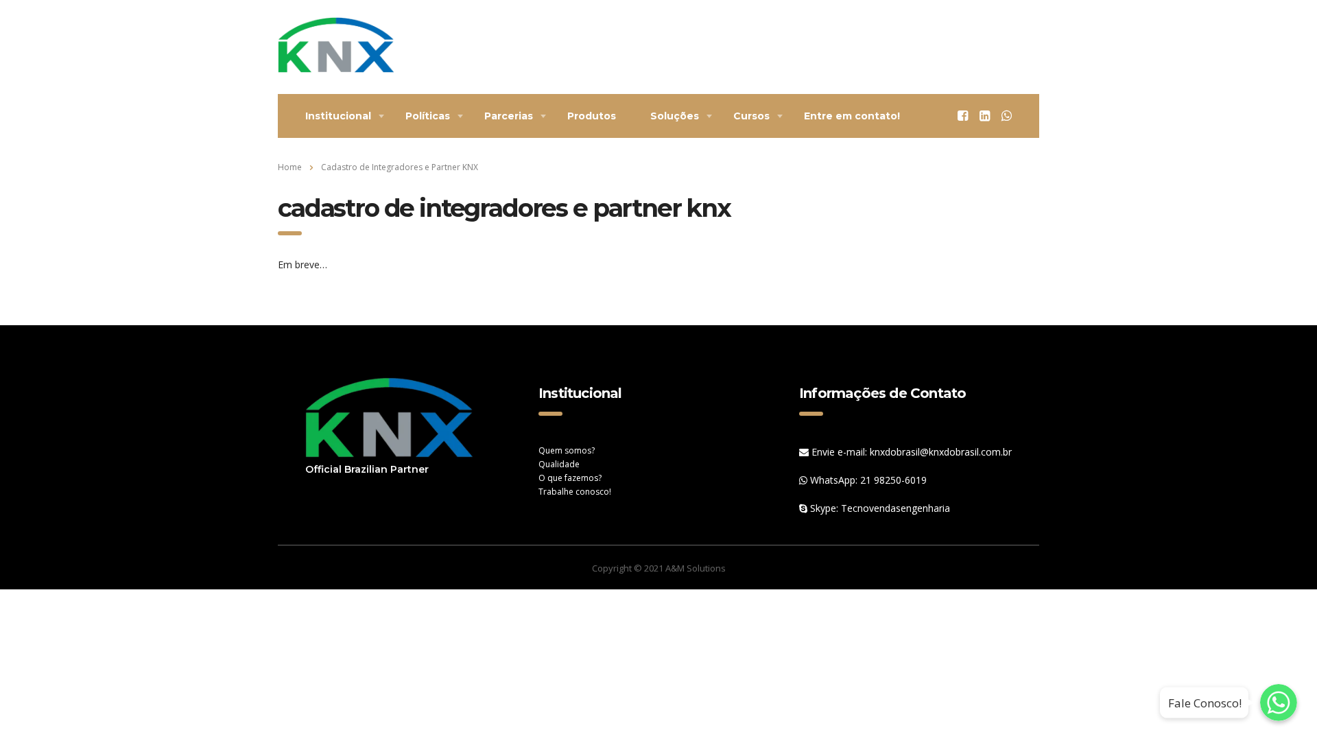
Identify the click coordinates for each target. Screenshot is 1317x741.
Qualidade (559, 464)
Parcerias (508, 116)
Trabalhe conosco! (574, 491)
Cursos (751, 116)
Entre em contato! (852, 116)
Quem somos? (566, 450)
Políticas (427, 116)
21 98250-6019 (893, 479)
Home (290, 167)
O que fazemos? (570, 478)
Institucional (338, 116)
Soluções (674, 116)
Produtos (591, 116)
